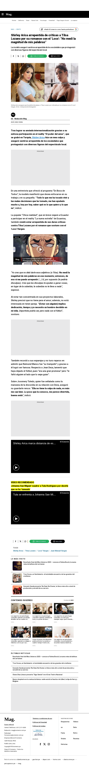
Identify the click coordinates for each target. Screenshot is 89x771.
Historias (64, 744)
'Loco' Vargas (43, 551)
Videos (75, 722)
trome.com (57, 759)
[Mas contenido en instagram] (49, 744)
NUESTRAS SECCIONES (67, 718)
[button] (16, 467)
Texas (27, 20)
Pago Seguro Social (63, 20)
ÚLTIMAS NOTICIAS (20, 653)
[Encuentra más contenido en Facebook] (13, 56)
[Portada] (9, 723)
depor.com (46, 759)
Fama (63, 733)
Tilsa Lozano (30, 551)
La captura (74, 20)
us (62, 727)
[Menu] (4, 14)
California (21, 20)
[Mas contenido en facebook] (40, 744)
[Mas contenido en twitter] (44, 744)
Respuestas (65, 722)
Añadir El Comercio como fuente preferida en (59, 29)
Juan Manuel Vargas (59, 551)
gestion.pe (36, 759)
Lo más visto (18, 559)
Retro (75, 733)
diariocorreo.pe (69, 759)
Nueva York (34, 20)
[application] (40, 456)
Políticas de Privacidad (40, 722)
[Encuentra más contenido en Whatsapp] (23, 56)
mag (19, 763)
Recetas (76, 738)
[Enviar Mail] (12, 119)
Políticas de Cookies (39, 726)
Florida (14, 20)
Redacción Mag (20, 119)
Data (75, 727)
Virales (63, 738)
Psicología (43, 20)
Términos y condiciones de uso (42, 718)
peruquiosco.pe (9, 763)
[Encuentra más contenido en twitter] (18, 56)
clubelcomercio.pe (23, 759)
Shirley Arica (18, 551)
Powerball (52, 20)
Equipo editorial (9, 724)
